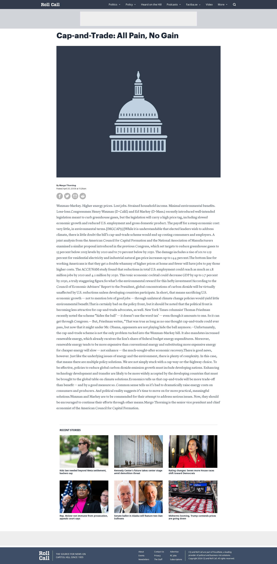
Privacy (157, 555)
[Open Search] (234, 4)
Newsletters (143, 559)
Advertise (174, 551)
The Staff (158, 559)
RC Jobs (173, 555)
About (141, 551)
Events (141, 555)
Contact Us (159, 551)
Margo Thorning (67, 185)
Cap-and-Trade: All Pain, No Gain (117, 36)
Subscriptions (176, 559)
